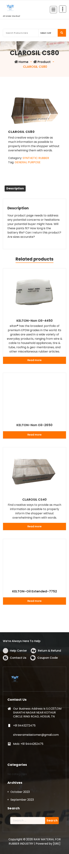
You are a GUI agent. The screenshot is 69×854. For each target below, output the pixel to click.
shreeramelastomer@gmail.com (36, 735)
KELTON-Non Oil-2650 (34, 425)
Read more (34, 360)
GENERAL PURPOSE (28, 162)
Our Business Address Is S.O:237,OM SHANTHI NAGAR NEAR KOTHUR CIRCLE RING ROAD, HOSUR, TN (37, 712)
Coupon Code (47, 658)
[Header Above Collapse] (62, 9)
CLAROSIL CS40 (34, 500)
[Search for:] (27, 820)
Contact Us (18, 658)
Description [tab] (15, 188)
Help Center (18, 651)
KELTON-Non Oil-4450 (34, 321)
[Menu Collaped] (53, 9)
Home (23, 62)
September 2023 (22, 800)
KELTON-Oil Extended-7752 (34, 591)
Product (44, 62)
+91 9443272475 (24, 725)
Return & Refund (49, 651)
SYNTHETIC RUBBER (36, 158)
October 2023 (20, 792)
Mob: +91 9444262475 (28, 744)
